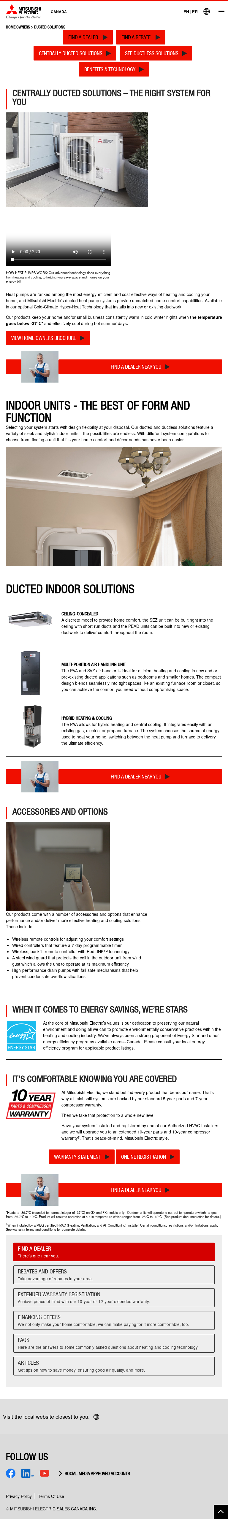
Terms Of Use (51, 1496)
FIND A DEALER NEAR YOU (136, 367)
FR (195, 12)
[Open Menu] (219, 11)
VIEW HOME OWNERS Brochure (43, 338)
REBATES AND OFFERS (55, 1274)
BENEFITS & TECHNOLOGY (109, 69)
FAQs (108, 1343)
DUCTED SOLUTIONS (49, 26)
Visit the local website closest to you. (46, 1416)
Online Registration (143, 1157)
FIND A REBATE (136, 37)
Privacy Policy (19, 1496)
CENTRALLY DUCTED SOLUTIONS (70, 53)
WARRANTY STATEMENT (77, 1157)
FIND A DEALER (83, 37)
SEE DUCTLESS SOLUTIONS (151, 53)
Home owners (18, 26)
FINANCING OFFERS (103, 1320)
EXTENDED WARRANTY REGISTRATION (84, 1297)
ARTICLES (81, 1366)
